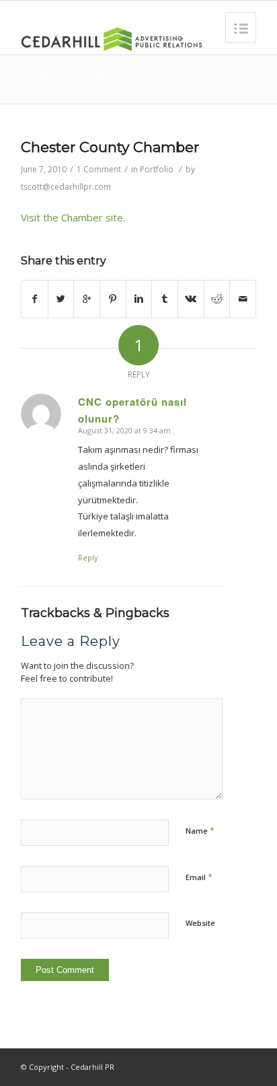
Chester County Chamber (110, 147)
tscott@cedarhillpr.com (66, 186)
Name (200, 830)
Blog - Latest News (71, 73)
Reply (88, 557)
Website (200, 923)
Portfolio (122, 88)
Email (199, 877)
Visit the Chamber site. (73, 217)
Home (86, 88)
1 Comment (99, 169)
